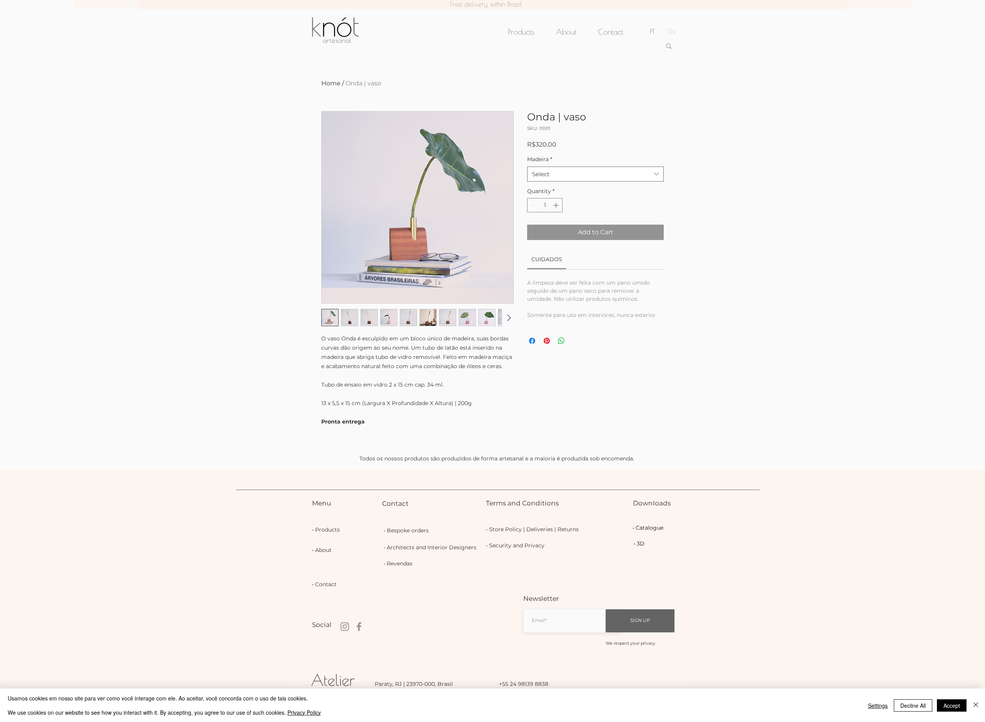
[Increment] (556, 205)
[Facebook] (359, 626)
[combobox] (595, 174)
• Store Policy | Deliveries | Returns (532, 529)
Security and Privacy (516, 545)
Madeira (539, 159)
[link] (546, 259)
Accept (951, 705)
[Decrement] (533, 205)
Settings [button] (878, 705)
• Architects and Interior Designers (430, 547)
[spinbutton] (545, 205)
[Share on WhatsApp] (561, 340)
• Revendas (398, 563)
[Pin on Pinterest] (546, 340)
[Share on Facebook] (532, 340)
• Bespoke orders (406, 530)
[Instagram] (345, 626)
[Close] (975, 705)
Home (331, 83)
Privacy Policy (304, 712)
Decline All (913, 705)
